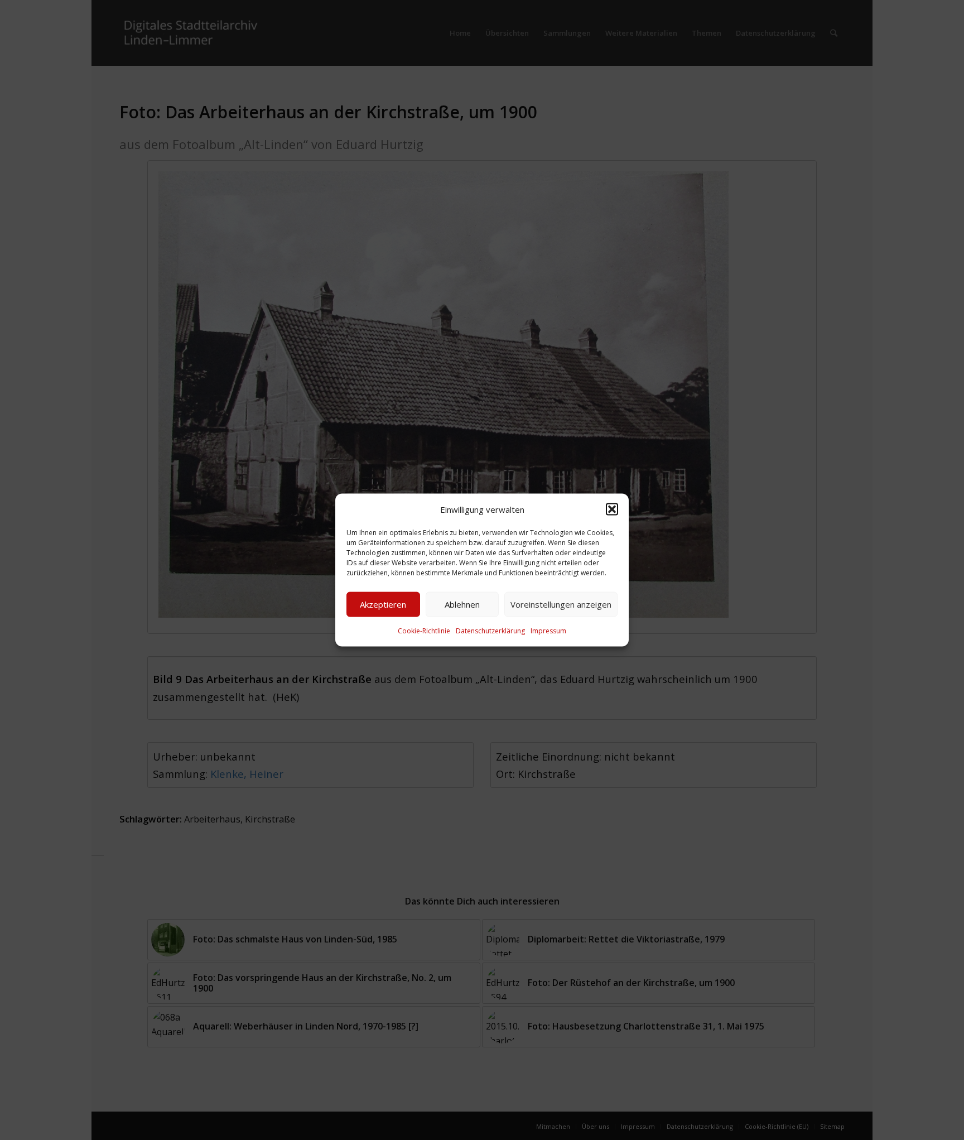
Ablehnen (462, 604)
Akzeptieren (383, 604)
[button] (612, 508)
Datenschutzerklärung (490, 631)
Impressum (548, 631)
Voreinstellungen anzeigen (560, 604)
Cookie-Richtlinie (424, 631)
